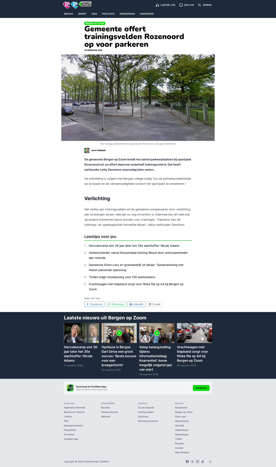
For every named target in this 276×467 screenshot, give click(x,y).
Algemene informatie (74, 407)
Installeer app (71, 439)
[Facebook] (187, 461)
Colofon (68, 416)
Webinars (106, 416)
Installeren (201, 387)
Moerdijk (179, 425)
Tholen (178, 439)
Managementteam (73, 425)
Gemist (82, 13)
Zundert (179, 448)
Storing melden (146, 412)
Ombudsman (127, 13)
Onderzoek (147, 13)
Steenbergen (182, 434)
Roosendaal (181, 407)
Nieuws (68, 13)
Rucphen (179, 443)
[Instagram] (197, 461)
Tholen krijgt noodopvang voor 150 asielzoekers (122, 277)
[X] (192, 461)
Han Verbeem (98, 150)
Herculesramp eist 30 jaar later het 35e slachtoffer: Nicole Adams (134, 245)
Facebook (96, 304)
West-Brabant (182, 452)
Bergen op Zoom (95, 23)
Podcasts (108, 13)
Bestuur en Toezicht (74, 412)
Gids (94, 13)
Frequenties (70, 430)
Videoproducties (109, 412)
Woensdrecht (182, 421)
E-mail (156, 304)
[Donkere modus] (210, 461)
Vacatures (143, 416)
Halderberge (181, 430)
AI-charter (69, 434)
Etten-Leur (180, 416)
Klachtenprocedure (148, 421)
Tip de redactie (146, 407)
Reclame (105, 407)
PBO (66, 421)
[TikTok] (202, 461)
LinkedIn (138, 304)
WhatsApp (117, 304)
